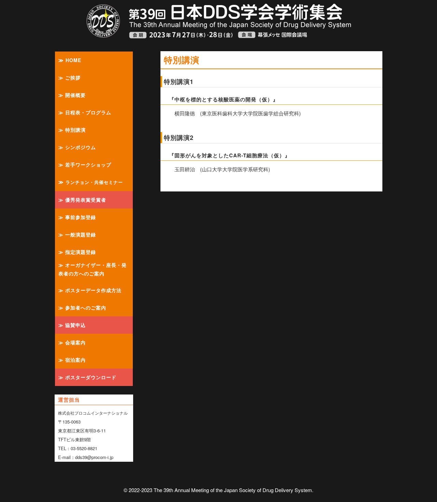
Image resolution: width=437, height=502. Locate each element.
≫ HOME (69, 60)
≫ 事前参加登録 (77, 217)
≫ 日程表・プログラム (84, 112)
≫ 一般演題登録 (77, 234)
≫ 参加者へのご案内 (82, 307)
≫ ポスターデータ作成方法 (90, 290)
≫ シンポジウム (77, 147)
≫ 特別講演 (72, 129)
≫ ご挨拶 (69, 77)
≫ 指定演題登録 (77, 251)
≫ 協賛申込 (72, 324)
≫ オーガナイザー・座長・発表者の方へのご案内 (92, 269)
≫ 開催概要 (72, 94)
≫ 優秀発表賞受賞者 (82, 199)
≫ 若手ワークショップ (84, 164)
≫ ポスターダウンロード (87, 377)
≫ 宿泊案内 (72, 359)
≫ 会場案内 (72, 342)
